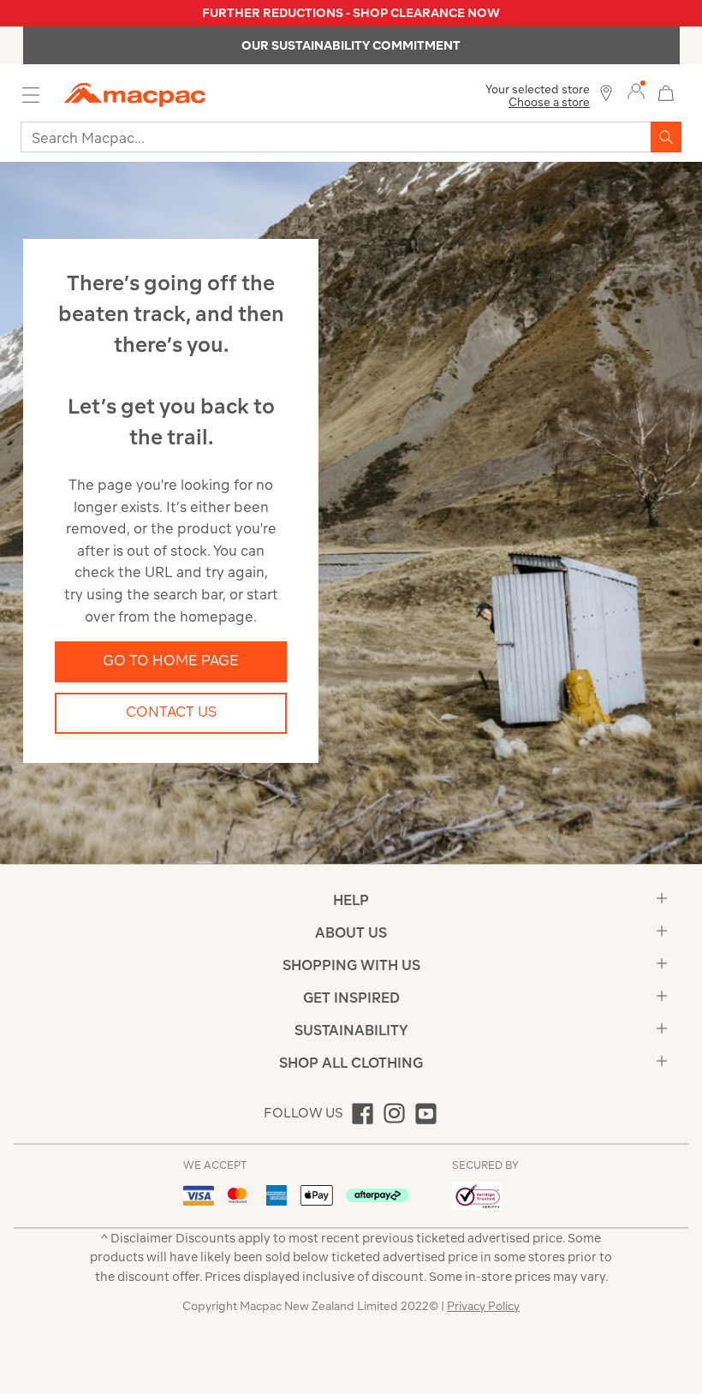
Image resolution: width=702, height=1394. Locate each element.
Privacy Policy (483, 1306)
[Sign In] (636, 91)
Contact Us (171, 711)
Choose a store (549, 102)
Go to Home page (171, 660)
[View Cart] (666, 91)
